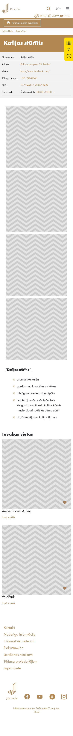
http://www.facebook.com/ (35, 71)
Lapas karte (12, 668)
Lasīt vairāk (8, 517)
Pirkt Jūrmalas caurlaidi (25, 23)
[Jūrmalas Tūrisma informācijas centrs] (10, 8)
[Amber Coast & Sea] (36, 474)
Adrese (5, 64)
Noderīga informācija (20, 635)
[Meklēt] (48, 9)
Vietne (5, 71)
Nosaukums (8, 57)
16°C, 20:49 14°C (55, 15)
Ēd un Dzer (7, 31)
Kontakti (9, 628)
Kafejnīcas (21, 31)
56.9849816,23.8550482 (34, 85)
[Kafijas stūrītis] (36, 137)
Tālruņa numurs (9, 78)
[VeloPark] (36, 560)
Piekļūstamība (14, 648)
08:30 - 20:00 (44, 92)
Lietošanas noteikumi (18, 655)
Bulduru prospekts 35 (31, 64)
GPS (4, 85)
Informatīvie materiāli (19, 641)
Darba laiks (7, 92)
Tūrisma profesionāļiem (20, 662)
